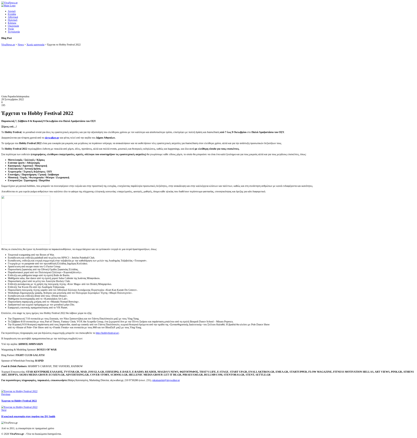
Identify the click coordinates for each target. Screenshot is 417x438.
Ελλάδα (12, 14)
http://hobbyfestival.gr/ (107, 333)
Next (3, 410)
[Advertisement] (208, 70)
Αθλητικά (13, 17)
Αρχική (11, 11)
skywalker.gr (52, 137)
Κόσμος (12, 23)
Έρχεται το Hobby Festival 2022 (19, 400)
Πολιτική (12, 20)
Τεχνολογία (14, 31)
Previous (5, 394)
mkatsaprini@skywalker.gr (166, 380)
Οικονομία (13, 25)
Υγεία (11, 28)
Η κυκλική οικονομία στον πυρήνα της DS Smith (28, 416)
